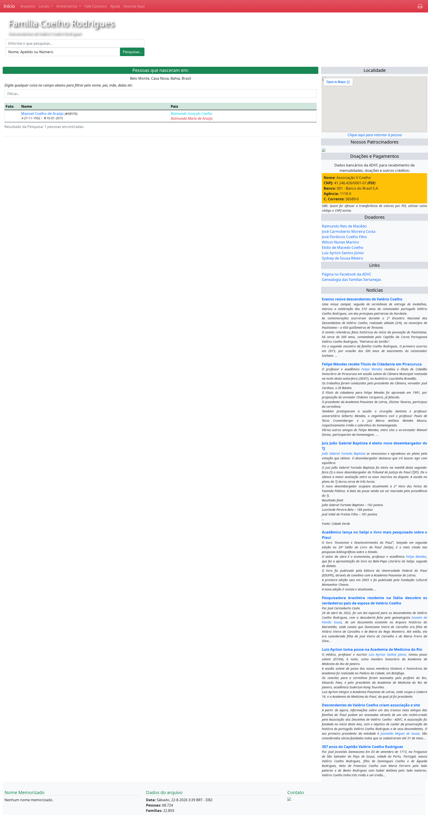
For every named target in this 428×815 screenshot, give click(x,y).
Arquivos (27, 6)
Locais (44, 6)
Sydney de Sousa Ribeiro (342, 258)
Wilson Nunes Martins (340, 242)
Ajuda (115, 6)
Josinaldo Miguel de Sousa (400, 733)
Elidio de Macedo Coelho (342, 247)
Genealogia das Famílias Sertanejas (351, 279)
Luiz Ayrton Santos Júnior (343, 252)
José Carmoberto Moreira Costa (348, 231)
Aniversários (67, 6)
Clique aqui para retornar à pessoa (375, 134)
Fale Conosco (95, 6)
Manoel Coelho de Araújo (43, 113)
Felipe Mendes (371, 369)
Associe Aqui (134, 6)
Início (9, 6)
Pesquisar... (132, 51)
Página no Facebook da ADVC (346, 274)
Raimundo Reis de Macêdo (344, 226)
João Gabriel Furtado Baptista (343, 453)
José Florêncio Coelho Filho (344, 236)
